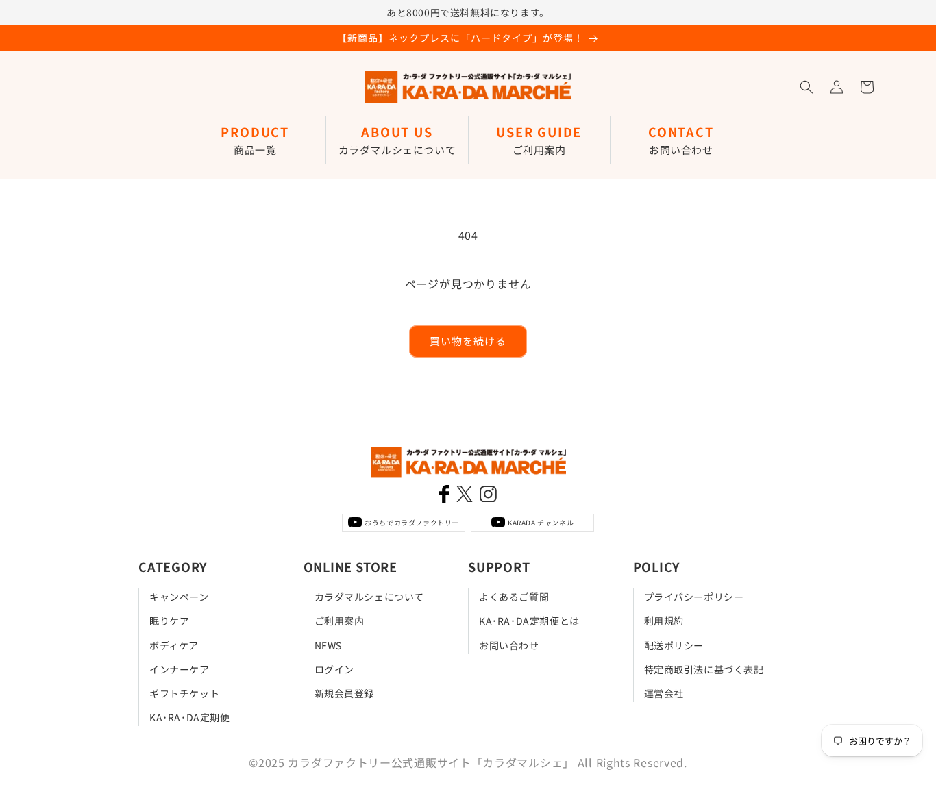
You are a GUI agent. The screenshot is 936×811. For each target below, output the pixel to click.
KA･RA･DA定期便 (189, 717)
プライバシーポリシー (694, 596)
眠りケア (169, 620)
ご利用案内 (340, 620)
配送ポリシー (674, 644)
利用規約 (664, 620)
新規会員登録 (345, 692)
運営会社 (664, 692)
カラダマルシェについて (370, 596)
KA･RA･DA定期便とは (529, 620)
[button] (806, 87)
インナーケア (179, 668)
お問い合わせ (509, 644)
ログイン (334, 668)
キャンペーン (179, 596)
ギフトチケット (184, 692)
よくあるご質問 (514, 596)
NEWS (328, 644)
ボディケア (174, 644)
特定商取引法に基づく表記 (704, 668)
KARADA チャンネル (541, 522)
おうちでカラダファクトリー (412, 522)
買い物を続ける (468, 341)
